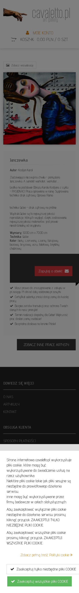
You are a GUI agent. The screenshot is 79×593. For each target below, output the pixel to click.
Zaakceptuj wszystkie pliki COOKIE (41, 581)
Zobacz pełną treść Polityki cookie (45, 554)
